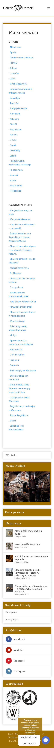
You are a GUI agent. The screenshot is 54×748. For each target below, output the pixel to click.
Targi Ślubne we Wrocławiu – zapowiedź (31, 558)
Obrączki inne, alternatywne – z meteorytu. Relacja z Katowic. (22, 250)
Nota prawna (16, 185)
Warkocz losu (16, 349)
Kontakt (13, 134)
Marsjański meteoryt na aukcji (28, 532)
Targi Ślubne (15, 129)
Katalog (13, 68)
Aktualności (15, 47)
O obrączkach (16, 287)
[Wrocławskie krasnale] (9, 546)
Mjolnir (13, 420)
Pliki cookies (15, 191)
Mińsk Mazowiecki (18, 84)
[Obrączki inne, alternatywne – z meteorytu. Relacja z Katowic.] (9, 588)
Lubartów (14, 73)
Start (10, 734)
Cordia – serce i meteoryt (22, 57)
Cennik (13, 145)
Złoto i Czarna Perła (19, 268)
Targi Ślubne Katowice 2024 (23, 301)
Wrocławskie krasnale (20, 219)
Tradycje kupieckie (18, 108)
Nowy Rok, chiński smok (21, 307)
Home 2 (13, 63)
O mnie (13, 140)
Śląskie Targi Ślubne (19, 415)
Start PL (13, 124)
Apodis (13, 52)
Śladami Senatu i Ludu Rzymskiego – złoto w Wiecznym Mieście (20, 237)
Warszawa (15, 114)
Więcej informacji (32, 736)
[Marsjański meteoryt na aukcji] (9, 533)
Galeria (13, 156)
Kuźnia (13, 180)
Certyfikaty (15, 150)
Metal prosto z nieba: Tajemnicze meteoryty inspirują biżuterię (19, 388)
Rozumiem (32, 740)
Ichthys (13, 335)
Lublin (12, 78)
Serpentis (14, 365)
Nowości (14, 175)
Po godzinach (16, 170)
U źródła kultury (17, 355)
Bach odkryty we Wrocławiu (23, 370)
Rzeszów (14, 103)
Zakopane (14, 119)
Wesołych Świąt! (17, 321)
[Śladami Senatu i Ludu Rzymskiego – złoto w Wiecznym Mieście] (9, 572)
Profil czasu (15, 273)
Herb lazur (15, 360)
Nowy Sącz (15, 98)
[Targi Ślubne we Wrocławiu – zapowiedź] (9, 558)
